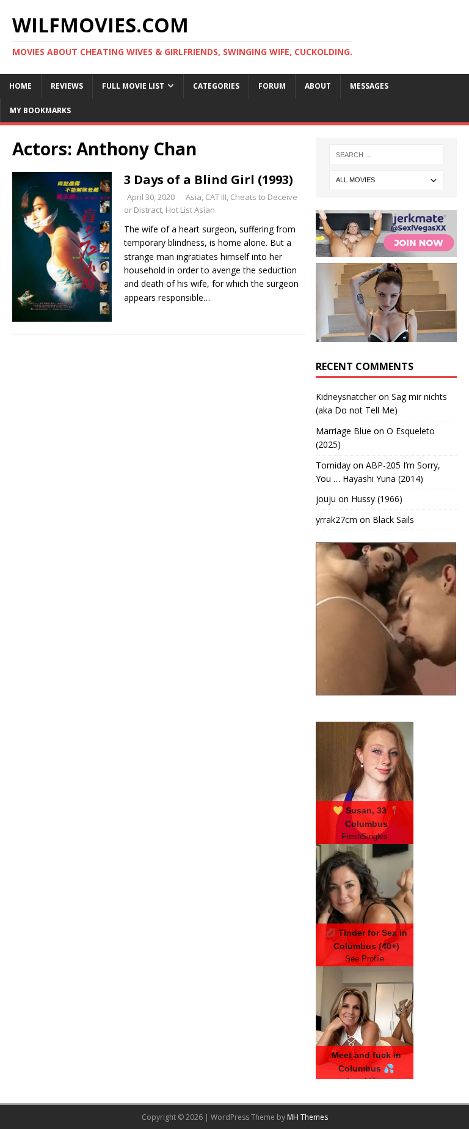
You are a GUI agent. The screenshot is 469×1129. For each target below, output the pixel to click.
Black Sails (393, 519)
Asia (194, 196)
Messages (369, 86)
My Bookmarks (40, 110)
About (318, 86)
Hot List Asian (190, 209)
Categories (216, 86)
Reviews (67, 86)
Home (20, 86)
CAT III (216, 196)
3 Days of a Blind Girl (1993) (208, 179)
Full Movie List (133, 86)
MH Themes (307, 1117)
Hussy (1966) (376, 499)
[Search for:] (386, 154)
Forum (272, 86)
